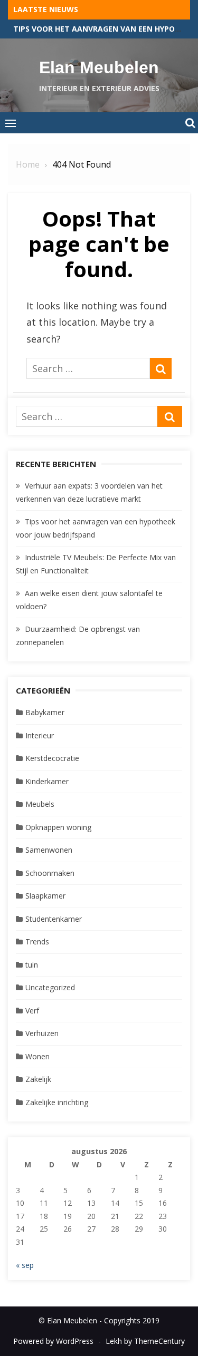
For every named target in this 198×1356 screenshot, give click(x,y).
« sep (25, 1265)
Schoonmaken (49, 873)
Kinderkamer (47, 781)
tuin (31, 965)
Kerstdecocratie (52, 758)
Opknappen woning (58, 827)
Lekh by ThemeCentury (145, 1341)
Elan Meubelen (99, 67)
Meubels (39, 804)
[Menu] (10, 122)
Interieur (39, 735)
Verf (32, 1011)
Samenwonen (48, 850)
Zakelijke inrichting (56, 1102)
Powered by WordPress (53, 1341)
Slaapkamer (45, 896)
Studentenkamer (53, 919)
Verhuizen (42, 1033)
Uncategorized (50, 987)
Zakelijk (38, 1079)
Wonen (37, 1056)
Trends (37, 941)
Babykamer (44, 712)
